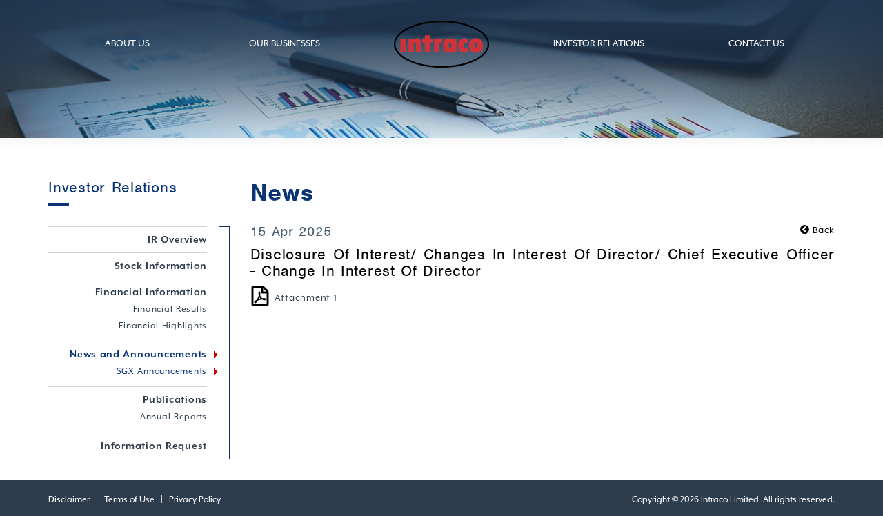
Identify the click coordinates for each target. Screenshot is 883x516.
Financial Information (151, 291)
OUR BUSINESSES (284, 43)
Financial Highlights (163, 325)
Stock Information (161, 265)
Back (822, 230)
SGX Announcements (162, 371)
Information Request (154, 445)
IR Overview (177, 239)
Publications (175, 399)
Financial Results (170, 309)
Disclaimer (69, 499)
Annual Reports (173, 416)
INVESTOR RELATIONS (598, 43)
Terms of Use (129, 499)
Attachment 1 (306, 297)
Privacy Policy (195, 499)
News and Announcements (138, 353)
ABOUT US (127, 43)
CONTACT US (756, 43)
